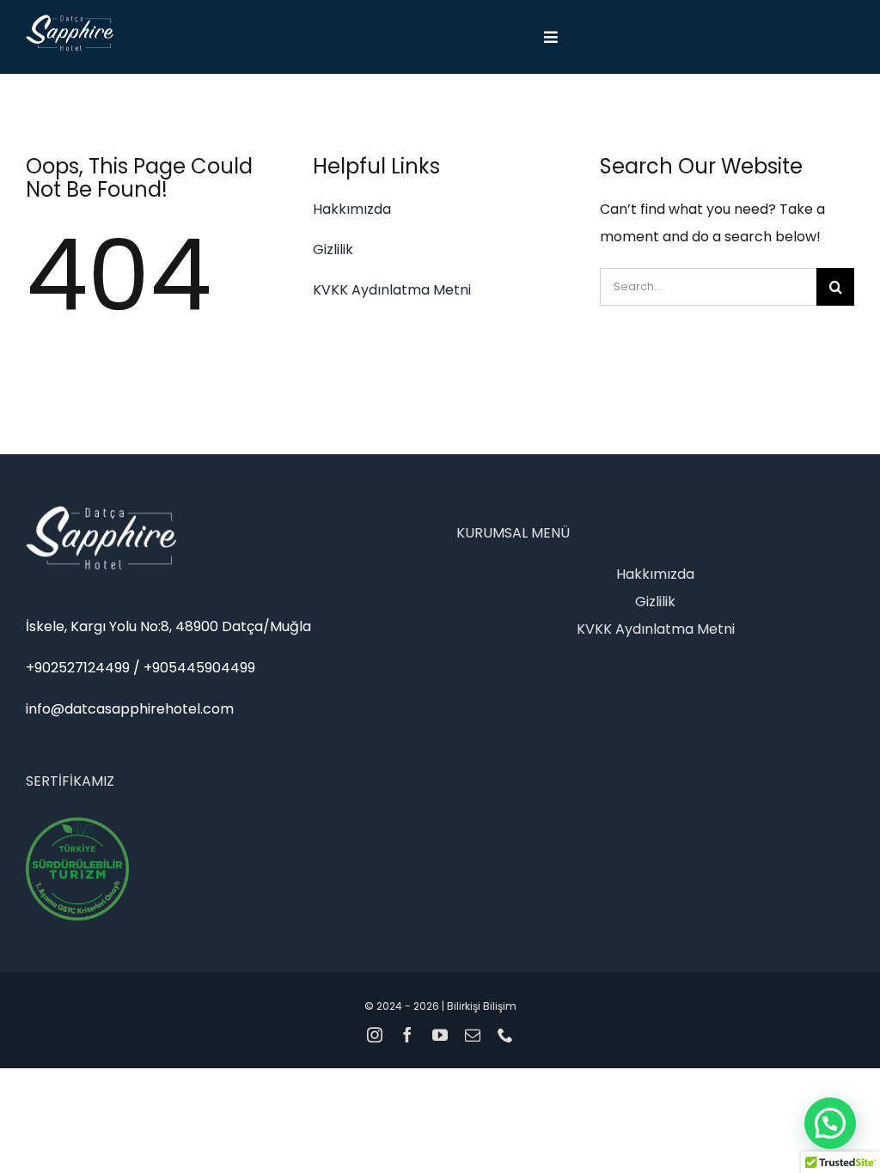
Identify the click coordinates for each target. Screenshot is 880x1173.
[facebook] (407, 1034)
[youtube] (440, 1034)
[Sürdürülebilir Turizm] (77, 824)
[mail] (472, 1034)
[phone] (505, 1034)
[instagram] (374, 1034)
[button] (830, 1123)
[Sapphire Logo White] (69, 21)
